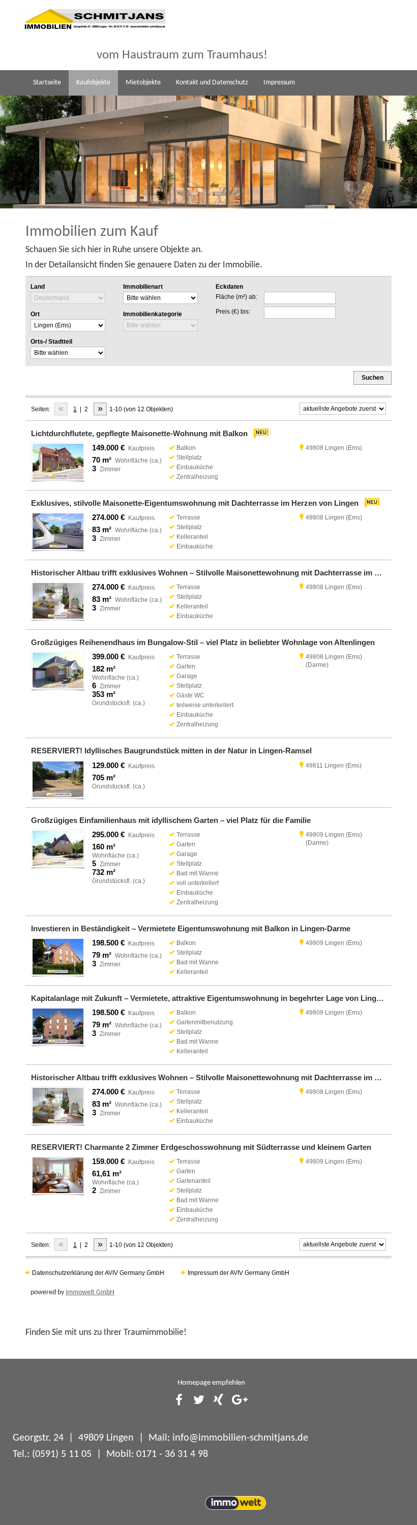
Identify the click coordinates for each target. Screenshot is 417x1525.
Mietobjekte (143, 82)
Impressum (279, 82)
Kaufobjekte (93, 82)
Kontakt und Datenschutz (212, 82)
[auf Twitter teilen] (198, 1401)
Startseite (47, 82)
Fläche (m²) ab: (236, 296)
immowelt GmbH (90, 1292)
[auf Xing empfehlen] (218, 1401)
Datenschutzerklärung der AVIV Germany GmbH (98, 1272)
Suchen (372, 377)
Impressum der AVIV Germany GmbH (238, 1272)
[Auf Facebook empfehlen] (179, 1401)
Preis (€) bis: (233, 311)
